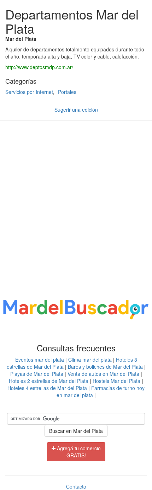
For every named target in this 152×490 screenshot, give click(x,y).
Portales (67, 91)
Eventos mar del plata (39, 359)
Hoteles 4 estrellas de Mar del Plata (47, 387)
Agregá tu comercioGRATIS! (78, 452)
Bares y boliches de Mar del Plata (105, 366)
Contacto (76, 486)
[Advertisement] (76, 211)
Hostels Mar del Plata (116, 380)
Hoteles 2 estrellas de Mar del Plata (48, 380)
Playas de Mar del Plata (36, 373)
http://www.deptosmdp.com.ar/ (39, 67)
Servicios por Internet (29, 91)
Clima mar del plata (90, 359)
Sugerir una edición (76, 109)
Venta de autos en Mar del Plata (103, 373)
